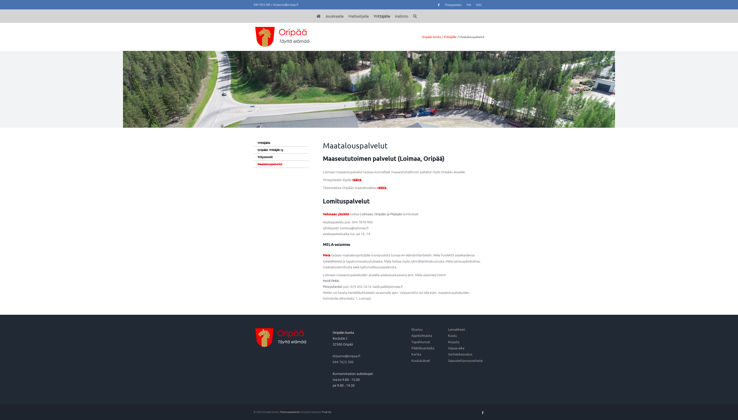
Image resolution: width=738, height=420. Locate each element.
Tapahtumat (420, 342)
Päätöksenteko (422, 348)
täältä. (357, 180)
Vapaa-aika (456, 348)
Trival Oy (326, 412)
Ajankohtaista (421, 335)
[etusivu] (318, 16)
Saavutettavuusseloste (465, 360)
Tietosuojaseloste (290, 412)
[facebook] (438, 4)
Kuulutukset (420, 360)
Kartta (416, 354)
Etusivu (417, 329)
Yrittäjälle (264, 143)
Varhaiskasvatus (460, 354)
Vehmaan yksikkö (336, 214)
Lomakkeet (456, 329)
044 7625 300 (343, 362)
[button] (415, 16)
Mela (326, 255)
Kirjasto (454, 342)
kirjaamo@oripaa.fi (285, 4)
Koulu (452, 335)
